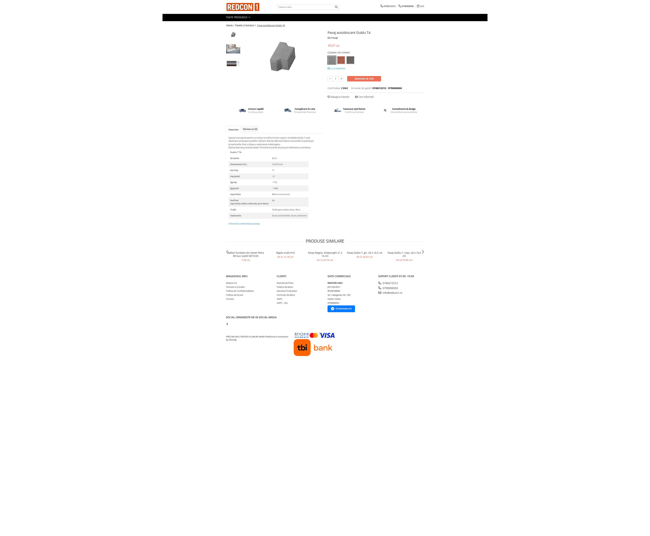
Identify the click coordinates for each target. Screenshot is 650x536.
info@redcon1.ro (392, 292)
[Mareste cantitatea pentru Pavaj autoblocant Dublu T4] (341, 78)
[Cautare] (336, 7)
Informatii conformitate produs (244, 223)
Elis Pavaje (333, 37)
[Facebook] (227, 324)
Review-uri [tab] (250, 129)
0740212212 (390, 283)
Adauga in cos (364, 78)
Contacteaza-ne (344, 308)
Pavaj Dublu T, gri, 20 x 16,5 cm (364, 252)
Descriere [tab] (234, 129)
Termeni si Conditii (235, 286)
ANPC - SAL (282, 302)
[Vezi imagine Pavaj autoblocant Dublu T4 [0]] (233, 34)
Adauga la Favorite (340, 96)
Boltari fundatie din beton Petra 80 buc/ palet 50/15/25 (246, 254)
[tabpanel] (282, 56)
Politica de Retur (285, 286)
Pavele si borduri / (246, 25)
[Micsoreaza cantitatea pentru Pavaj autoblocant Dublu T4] (330, 78)
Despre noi (231, 282)
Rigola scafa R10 (285, 252)
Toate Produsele (237, 17)
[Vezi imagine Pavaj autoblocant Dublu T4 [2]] (233, 63)
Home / (230, 25)
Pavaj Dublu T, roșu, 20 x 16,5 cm (404, 254)
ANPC (280, 298)
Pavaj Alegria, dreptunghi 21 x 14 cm (325, 254)
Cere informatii (366, 96)
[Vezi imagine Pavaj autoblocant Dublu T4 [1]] (233, 48)
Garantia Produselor (287, 290)
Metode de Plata (285, 282)
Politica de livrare (234, 294)
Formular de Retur (286, 294)
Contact (230, 298)
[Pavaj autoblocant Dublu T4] (282, 56)
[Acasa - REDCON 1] (243, 7)
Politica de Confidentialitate (240, 290)
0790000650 (390, 288)
